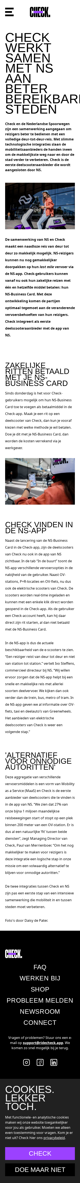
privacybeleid (54, 1137)
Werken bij (40, 978)
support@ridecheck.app (43, 1042)
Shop (40, 989)
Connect (39, 1022)
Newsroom (40, 1011)
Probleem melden (40, 1000)
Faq (40, 967)
